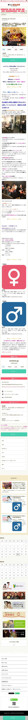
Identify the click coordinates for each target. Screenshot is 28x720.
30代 (14, 9)
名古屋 (3, 11)
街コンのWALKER (11, 713)
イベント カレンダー (6, 677)
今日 (23, 9)
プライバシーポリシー (7, 685)
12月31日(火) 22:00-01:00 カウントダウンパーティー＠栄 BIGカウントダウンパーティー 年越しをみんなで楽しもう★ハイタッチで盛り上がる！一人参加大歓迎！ (19, 485)
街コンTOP (4, 658)
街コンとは (4, 662)
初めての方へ (5, 666)
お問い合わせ (5, 670)
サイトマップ (5, 674)
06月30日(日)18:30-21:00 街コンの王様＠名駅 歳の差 (19, 497)
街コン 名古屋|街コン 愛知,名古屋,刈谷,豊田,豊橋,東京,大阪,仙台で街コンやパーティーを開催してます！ (14, 5)
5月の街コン (18, 9)
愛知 (19, 11)
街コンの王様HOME (4, 9)
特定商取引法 (5, 681)
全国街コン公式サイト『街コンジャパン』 (12, 689)
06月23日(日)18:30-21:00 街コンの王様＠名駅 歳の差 (19, 516)
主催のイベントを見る (6, 351)
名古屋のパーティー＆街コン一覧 (11, 11)
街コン (23, 11)
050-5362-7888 (14, 70)
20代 (10, 9)
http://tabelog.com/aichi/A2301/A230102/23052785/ (14, 386)
